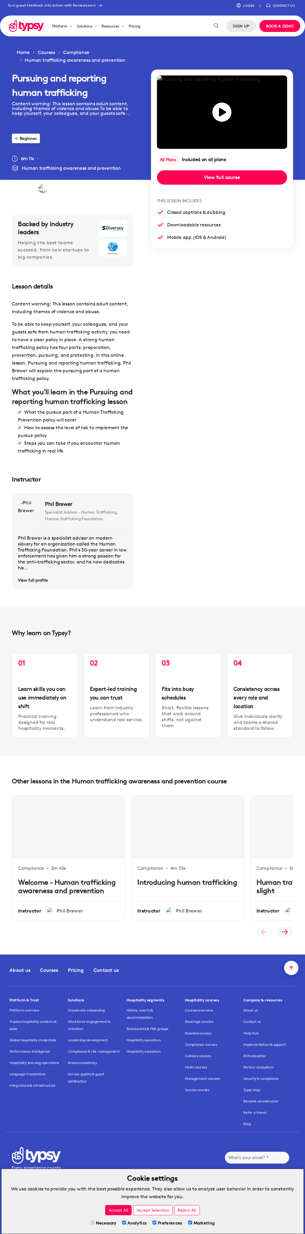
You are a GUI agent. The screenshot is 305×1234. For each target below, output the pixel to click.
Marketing (204, 1222)
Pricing (135, 26)
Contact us (106, 970)
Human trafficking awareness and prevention (75, 60)
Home (23, 52)
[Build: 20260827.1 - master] (26, 26)
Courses (46, 52)
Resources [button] (110, 26)
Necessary (106, 1222)
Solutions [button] (84, 26)
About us (20, 970)
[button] (245, 6)
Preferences (170, 1222)
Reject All (187, 1210)
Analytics (137, 1222)
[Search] (216, 26)
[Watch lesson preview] (222, 112)
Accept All (118, 1210)
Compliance (76, 52)
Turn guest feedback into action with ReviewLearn (52, 5)
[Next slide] (284, 932)
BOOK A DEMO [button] (280, 26)
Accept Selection (153, 1210)
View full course (222, 177)
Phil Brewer (58, 504)
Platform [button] (59, 26)
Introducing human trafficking (187, 882)
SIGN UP (241, 26)
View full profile (33, 580)
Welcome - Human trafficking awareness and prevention (67, 886)
